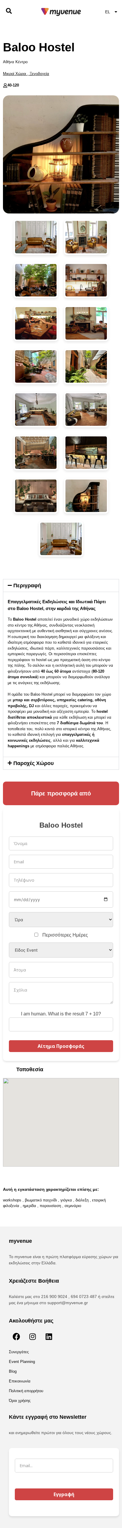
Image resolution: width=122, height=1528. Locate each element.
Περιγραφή (27, 585)
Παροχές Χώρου (33, 763)
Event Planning (22, 1361)
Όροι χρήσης (19, 1400)
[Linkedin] (48, 1336)
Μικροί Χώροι (14, 73)
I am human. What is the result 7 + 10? (61, 1013)
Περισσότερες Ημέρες (65, 934)
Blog (13, 1371)
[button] (61, 585)
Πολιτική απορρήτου (26, 1391)
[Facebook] (16, 1336)
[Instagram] (32, 1336)
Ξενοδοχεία (39, 73)
